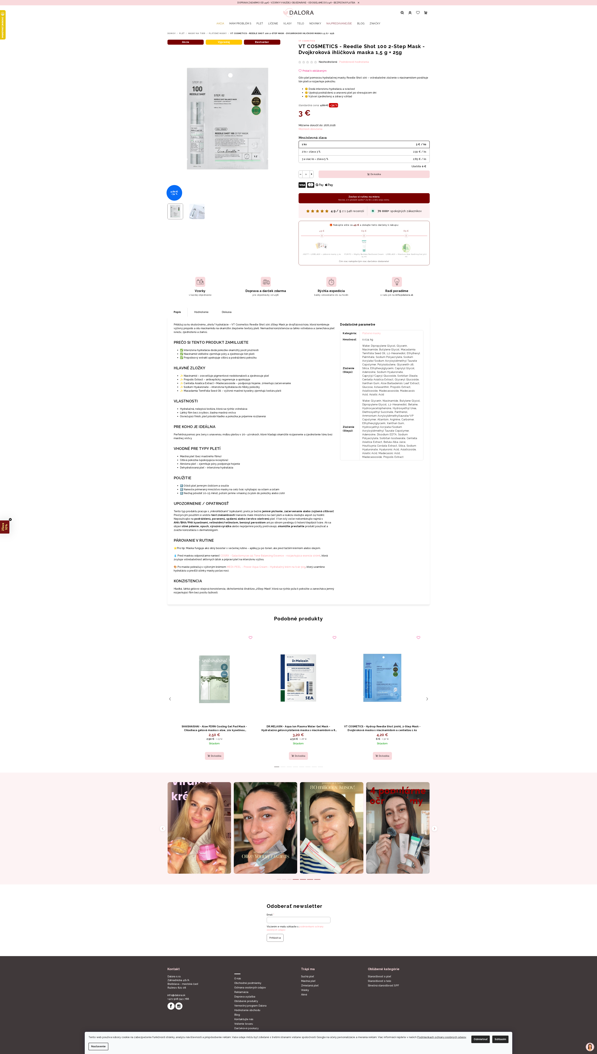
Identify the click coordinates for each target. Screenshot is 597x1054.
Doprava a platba (244, 996)
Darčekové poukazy (246, 1028)
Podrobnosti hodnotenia (354, 61)
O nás (237, 978)
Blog (237, 1014)
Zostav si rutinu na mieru (364, 198)
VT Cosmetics (307, 41)
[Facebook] (171, 1006)
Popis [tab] (177, 312)
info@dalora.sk (176, 995)
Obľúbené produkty (246, 1001)
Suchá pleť (307, 976)
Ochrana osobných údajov (250, 987)
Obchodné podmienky (247, 983)
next (427, 698)
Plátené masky (371, 333)
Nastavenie (98, 1046)
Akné (304, 994)
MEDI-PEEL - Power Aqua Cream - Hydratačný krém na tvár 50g (266, 566)
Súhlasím (500, 1039)
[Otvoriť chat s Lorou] (590, 1047)
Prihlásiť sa (275, 938)
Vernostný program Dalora (250, 1005)
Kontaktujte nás (243, 1019)
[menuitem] (220, 23)
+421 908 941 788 (178, 998)
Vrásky (305, 990)
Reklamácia (241, 992)
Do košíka (376, 174)
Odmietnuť (480, 1039)
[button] (4, 527)
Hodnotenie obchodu (247, 1010)
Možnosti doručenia (310, 129)
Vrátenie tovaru (243, 1023)
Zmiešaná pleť (310, 985)
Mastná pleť (308, 981)
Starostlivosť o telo (379, 981)
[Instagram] (178, 1006)
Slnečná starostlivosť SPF (383, 985)
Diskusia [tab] (227, 312)
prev (169, 698)
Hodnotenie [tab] (201, 312)
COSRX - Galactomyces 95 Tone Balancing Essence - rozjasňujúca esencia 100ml (270, 555)
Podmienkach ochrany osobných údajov (441, 1037)
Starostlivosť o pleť (379, 976)
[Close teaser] (10, 519)
